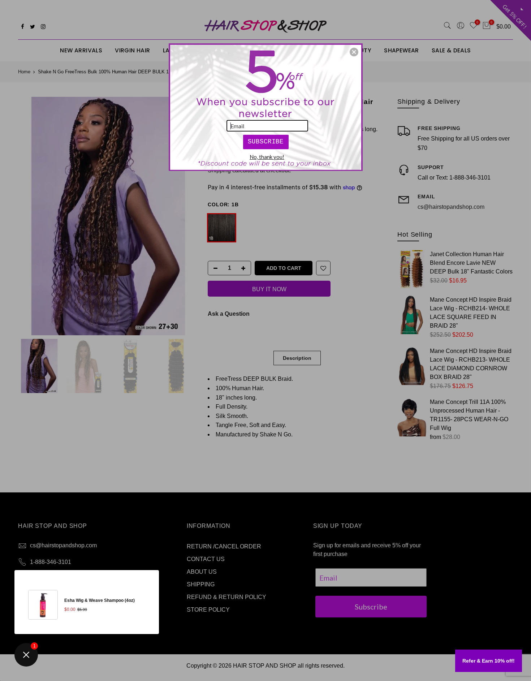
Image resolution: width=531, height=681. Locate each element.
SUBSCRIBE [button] (266, 141)
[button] (354, 52)
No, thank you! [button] (267, 157)
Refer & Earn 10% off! (488, 661)
